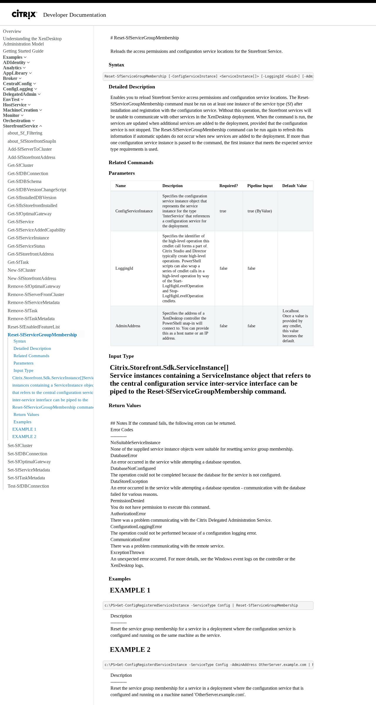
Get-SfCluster (20, 165)
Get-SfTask (18, 262)
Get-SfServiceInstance (28, 237)
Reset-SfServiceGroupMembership (42, 334)
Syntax (19, 341)
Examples (21, 421)
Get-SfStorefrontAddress (31, 253)
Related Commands (30, 355)
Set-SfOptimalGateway (29, 461)
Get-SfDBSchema (24, 181)
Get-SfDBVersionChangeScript (37, 189)
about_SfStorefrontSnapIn (32, 141)
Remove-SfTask (23, 310)
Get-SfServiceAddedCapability (37, 229)
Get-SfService (21, 221)
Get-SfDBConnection (28, 173)
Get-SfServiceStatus (26, 246)
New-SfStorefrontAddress (32, 278)
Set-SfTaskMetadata (26, 477)
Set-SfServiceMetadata (29, 469)
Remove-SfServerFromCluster (36, 294)
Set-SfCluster (20, 445)
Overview (12, 31)
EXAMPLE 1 (24, 429)
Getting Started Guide (23, 50)
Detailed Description (31, 348)
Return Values (25, 414)
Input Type (22, 370)
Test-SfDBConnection (28, 486)
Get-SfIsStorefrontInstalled (32, 205)
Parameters (22, 363)
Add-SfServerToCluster (30, 149)
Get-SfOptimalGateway (30, 213)
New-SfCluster (22, 270)
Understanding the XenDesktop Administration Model (32, 41)
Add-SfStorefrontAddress (31, 157)
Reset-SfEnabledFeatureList (34, 326)
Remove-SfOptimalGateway (34, 286)
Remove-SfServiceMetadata (34, 302)
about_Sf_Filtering (25, 132)
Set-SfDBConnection (27, 453)
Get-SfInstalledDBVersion (32, 197)
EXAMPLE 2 (24, 436)
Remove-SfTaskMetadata (31, 318)
